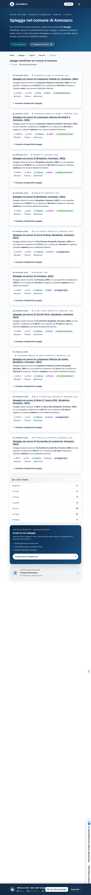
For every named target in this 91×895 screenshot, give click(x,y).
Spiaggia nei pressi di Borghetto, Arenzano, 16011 (39, 158)
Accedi (69, 4)
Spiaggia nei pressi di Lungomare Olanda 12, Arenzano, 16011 (45, 79)
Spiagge (22, 55)
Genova (42, 55)
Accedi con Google (58, 889)
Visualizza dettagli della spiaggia (28, 103)
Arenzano (39, 96)
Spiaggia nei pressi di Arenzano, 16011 (33, 276)
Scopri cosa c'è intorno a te (26, 557)
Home (12, 55)
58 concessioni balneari (28, 64)
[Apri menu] (79, 4)
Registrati (75, 889)
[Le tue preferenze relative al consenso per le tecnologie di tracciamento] (89, 671)
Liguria (32, 55)
